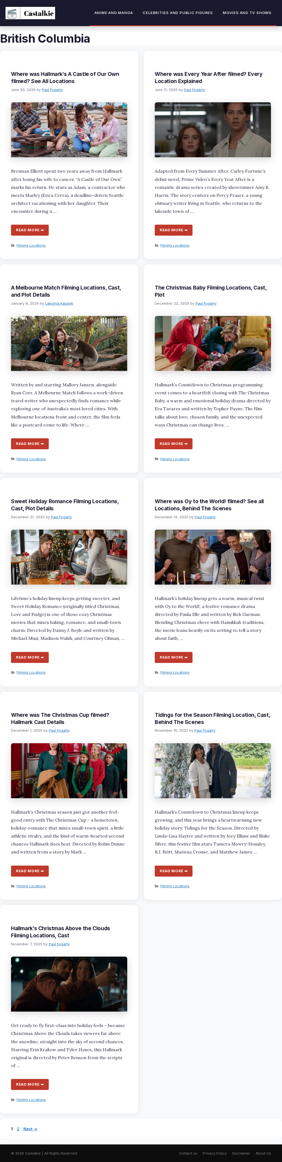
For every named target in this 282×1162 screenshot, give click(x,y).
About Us (263, 1153)
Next (30, 1129)
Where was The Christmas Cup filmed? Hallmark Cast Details (60, 718)
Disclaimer (241, 1153)
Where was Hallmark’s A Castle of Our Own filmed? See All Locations (65, 77)
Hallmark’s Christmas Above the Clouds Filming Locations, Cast (60, 932)
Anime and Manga (113, 12)
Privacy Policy (215, 1153)
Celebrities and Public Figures (178, 12)
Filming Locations (31, 245)
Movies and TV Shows (247, 12)
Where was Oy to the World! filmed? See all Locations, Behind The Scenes (209, 505)
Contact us (188, 1153)
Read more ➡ (30, 230)
